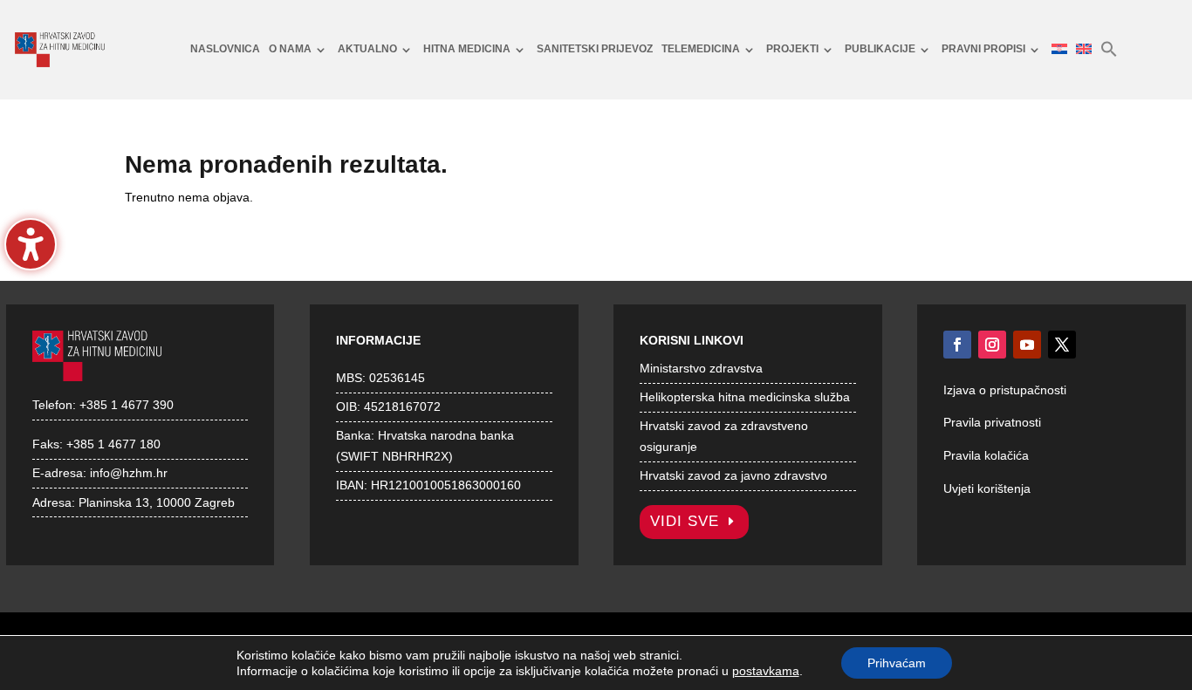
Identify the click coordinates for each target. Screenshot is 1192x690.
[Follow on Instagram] (992, 345)
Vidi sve (684, 521)
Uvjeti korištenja (987, 488)
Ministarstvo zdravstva (701, 368)
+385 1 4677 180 (113, 444)
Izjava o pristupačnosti (1004, 390)
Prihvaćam (896, 663)
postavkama (765, 671)
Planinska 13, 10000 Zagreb (157, 502)
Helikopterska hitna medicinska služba (745, 397)
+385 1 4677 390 (126, 405)
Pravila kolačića (986, 455)
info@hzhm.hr (129, 473)
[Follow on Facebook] (957, 345)
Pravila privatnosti (992, 422)
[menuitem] (225, 49)
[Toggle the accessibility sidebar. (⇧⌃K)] (30, 244)
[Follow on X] (1062, 345)
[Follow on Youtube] (1027, 345)
